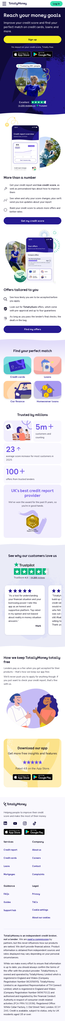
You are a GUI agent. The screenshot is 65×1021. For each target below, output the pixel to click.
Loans (7, 866)
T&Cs (35, 902)
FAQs (6, 894)
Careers (36, 858)
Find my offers (32, 329)
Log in (56, 3)
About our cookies (41, 917)
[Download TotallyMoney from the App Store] (22, 54)
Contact (36, 866)
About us (36, 850)
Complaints (38, 874)
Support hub (10, 910)
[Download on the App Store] (13, 832)
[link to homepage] (18, 4)
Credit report (10, 850)
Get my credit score (32, 220)
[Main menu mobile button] (4, 4)
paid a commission (38, 939)
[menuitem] (56, 3)
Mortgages (9, 874)
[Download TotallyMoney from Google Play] (42, 54)
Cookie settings (40, 910)
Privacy (36, 894)
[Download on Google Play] (34, 832)
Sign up (32, 39)
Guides (7, 902)
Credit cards (10, 858)
